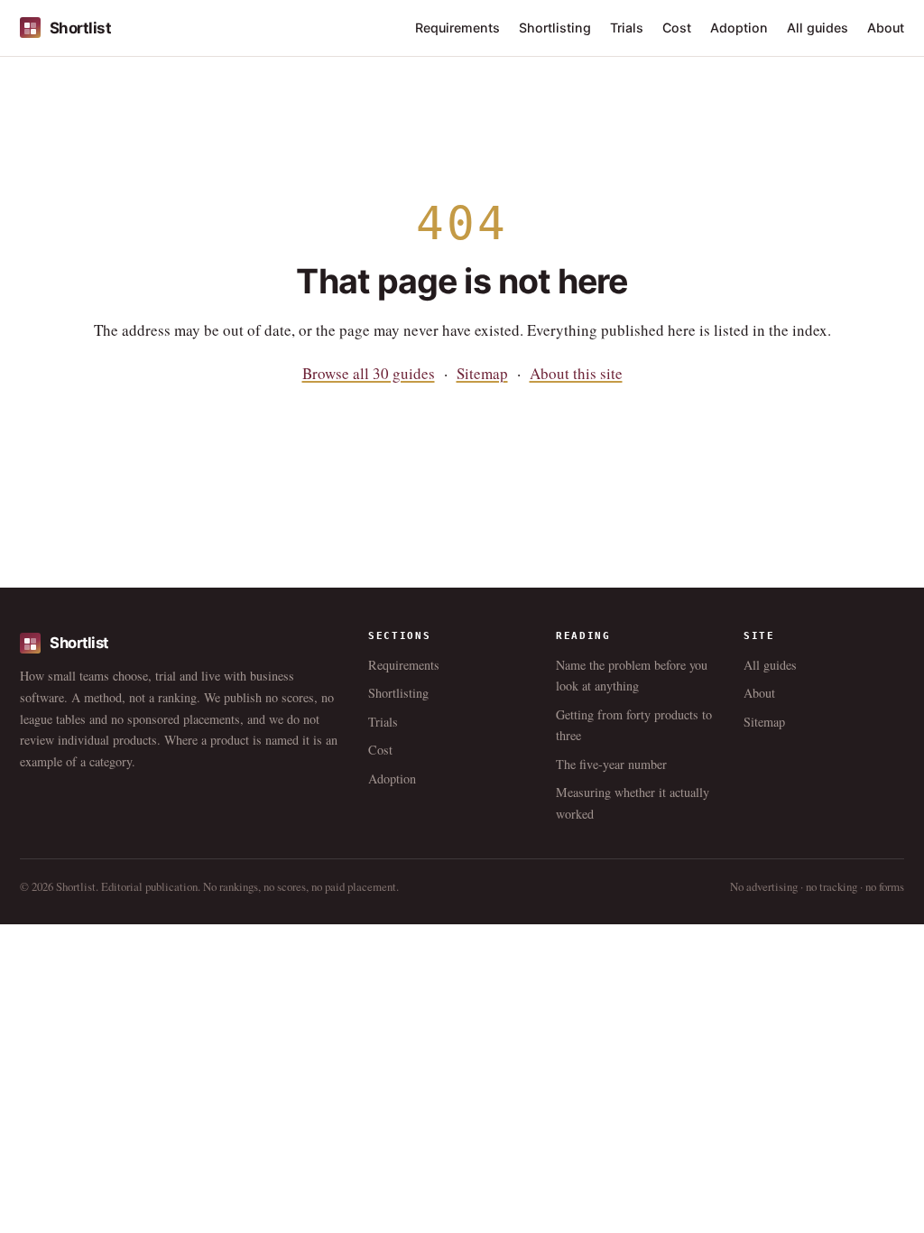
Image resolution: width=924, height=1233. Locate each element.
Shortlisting (555, 27)
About (885, 27)
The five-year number (611, 764)
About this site (576, 373)
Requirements (457, 27)
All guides (817, 27)
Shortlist (80, 28)
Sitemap (482, 373)
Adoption (739, 27)
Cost (676, 27)
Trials (626, 27)
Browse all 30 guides (368, 373)
